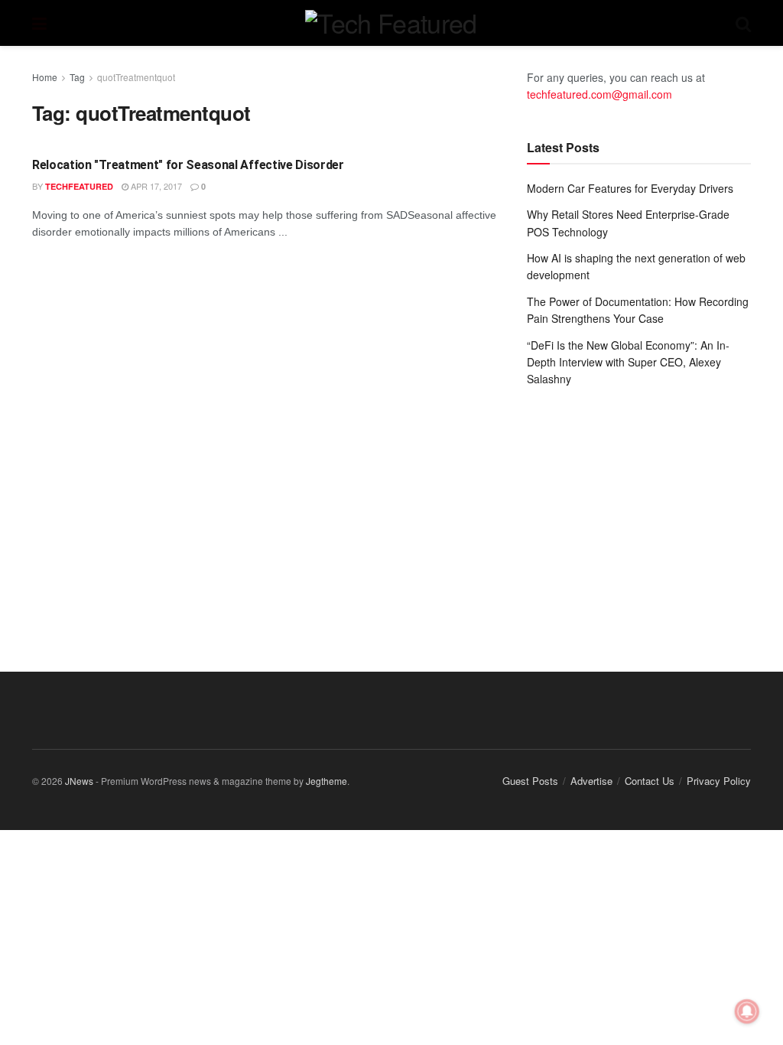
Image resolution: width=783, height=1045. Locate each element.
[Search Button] (743, 23)
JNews (79, 780)
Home (44, 76)
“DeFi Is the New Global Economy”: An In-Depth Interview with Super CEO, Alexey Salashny (628, 362)
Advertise (591, 780)
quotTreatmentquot (136, 76)
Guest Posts (530, 780)
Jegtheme (326, 780)
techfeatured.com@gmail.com (599, 94)
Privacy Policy (719, 780)
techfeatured (79, 186)
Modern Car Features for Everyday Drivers (630, 188)
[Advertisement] (639, 514)
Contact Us (649, 780)
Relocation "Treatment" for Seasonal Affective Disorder (188, 165)
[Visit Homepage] (390, 23)
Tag (77, 76)
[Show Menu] (39, 23)
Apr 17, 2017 (155, 186)
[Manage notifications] (747, 1011)
